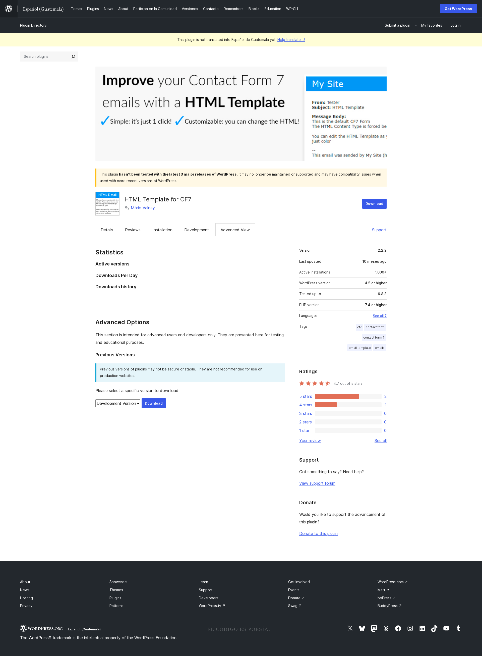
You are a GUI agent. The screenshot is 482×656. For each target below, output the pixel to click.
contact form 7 (374, 337)
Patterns (116, 606)
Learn (203, 582)
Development (196, 229)
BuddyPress (390, 606)
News (24, 590)
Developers (208, 598)
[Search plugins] (73, 56)
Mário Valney (143, 207)
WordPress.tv (212, 606)
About (25, 582)
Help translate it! (291, 39)
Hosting (26, 598)
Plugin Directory (33, 25)
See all (381, 440)
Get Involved (299, 582)
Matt (383, 590)
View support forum (317, 483)
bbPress (387, 598)
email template (360, 348)
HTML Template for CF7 (158, 199)
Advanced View (235, 229)
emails (380, 348)
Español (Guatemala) (84, 629)
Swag (295, 606)
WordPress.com (393, 582)
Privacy (26, 606)
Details (107, 229)
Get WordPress (458, 9)
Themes (116, 590)
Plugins (115, 598)
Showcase (118, 582)
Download (374, 203)
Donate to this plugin (318, 533)
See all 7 (380, 316)
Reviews (133, 229)
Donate (296, 598)
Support (379, 229)
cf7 (359, 327)
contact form (375, 327)
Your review (310, 440)
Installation (162, 229)
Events (293, 590)
